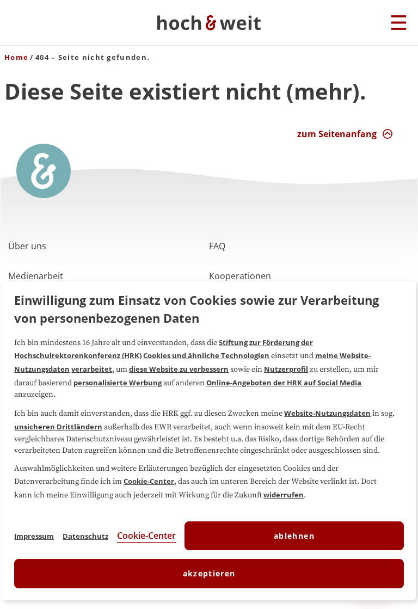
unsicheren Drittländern (58, 427)
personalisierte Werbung (117, 382)
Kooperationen (240, 276)
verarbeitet (91, 369)
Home (16, 57)
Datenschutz (85, 536)
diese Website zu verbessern (179, 369)
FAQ (217, 246)
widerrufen (283, 495)
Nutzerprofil (286, 369)
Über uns (27, 246)
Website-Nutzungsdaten (327, 413)
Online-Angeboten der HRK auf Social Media (283, 382)
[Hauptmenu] (399, 23)
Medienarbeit (35, 276)
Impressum (34, 536)
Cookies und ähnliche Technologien (206, 355)
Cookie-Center (149, 481)
